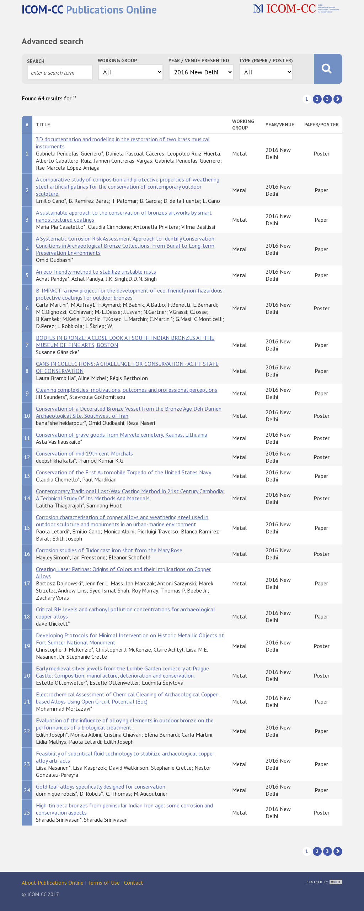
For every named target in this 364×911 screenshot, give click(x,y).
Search (35, 61)
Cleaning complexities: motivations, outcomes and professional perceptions (126, 389)
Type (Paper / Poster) (266, 60)
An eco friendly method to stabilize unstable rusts (96, 271)
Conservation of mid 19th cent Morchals (84, 453)
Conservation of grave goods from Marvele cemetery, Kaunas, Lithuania (121, 434)
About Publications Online (53, 882)
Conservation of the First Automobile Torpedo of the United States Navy (123, 472)
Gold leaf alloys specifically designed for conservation (100, 786)
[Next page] (337, 99)
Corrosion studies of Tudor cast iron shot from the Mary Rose (109, 550)
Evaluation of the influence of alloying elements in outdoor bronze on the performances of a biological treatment (125, 724)
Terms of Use (104, 882)
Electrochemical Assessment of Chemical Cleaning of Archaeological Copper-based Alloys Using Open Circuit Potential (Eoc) (128, 698)
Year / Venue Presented (198, 60)
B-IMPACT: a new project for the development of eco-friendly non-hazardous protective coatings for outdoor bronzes (129, 294)
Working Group (117, 60)
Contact (133, 882)
